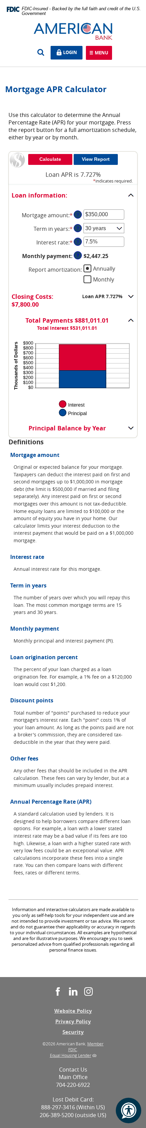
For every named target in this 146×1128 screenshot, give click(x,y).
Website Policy (73, 1010)
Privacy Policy (73, 1021)
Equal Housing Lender (70, 1055)
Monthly (103, 279)
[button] (73, 196)
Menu (101, 53)
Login (71, 52)
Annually (104, 268)
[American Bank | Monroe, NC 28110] (73, 31)
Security (73, 1032)
